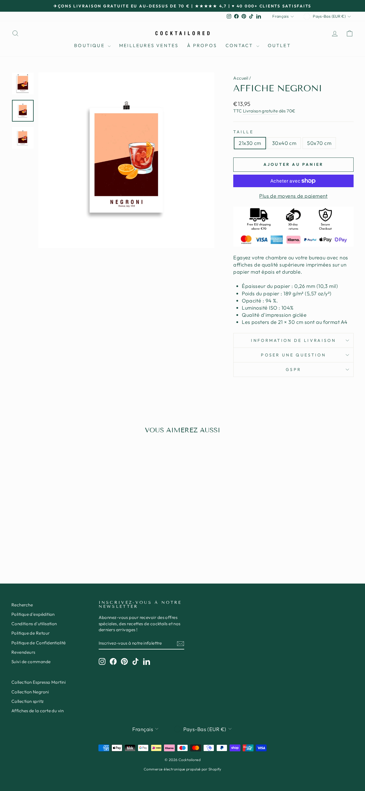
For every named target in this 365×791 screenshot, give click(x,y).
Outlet (279, 45)
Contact (240, 45)
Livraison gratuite (260, 111)
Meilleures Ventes (149, 45)
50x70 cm (319, 143)
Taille (243, 131)
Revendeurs (23, 652)
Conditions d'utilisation (34, 623)
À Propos (202, 45)
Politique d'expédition (33, 614)
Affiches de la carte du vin (37, 710)
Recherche (22, 605)
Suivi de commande (31, 661)
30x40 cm (284, 143)
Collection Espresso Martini (38, 682)
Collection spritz (27, 701)
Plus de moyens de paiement (293, 196)
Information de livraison (293, 340)
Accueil (240, 78)
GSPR (293, 369)
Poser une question (293, 355)
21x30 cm (250, 143)
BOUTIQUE (90, 45)
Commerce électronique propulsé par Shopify (182, 769)
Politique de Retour (30, 633)
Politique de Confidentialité (38, 642)
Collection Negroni (30, 692)
